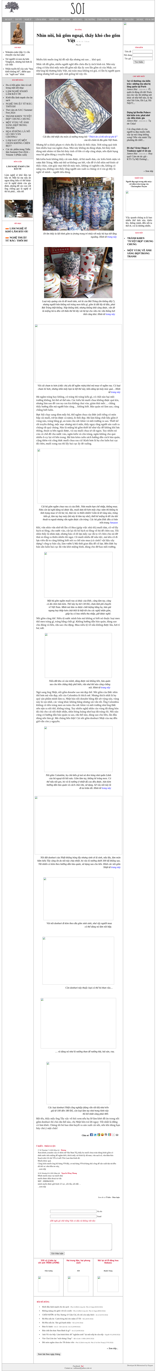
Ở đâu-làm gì (103, 19)
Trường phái (116, 19)
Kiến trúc (77, 19)
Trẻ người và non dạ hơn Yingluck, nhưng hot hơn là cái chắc (18, 62)
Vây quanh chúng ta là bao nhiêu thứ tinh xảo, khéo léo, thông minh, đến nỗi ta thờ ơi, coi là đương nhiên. (139, 221)
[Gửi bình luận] (113, 1135)
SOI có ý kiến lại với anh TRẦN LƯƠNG (48, 1261)
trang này (112, 237)
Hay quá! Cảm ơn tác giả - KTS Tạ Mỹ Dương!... (139, 153)
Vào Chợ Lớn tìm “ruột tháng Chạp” (57, 1338)
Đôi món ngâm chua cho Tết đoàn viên (58, 1342)
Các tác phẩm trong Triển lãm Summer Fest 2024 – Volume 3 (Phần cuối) (18, 152)
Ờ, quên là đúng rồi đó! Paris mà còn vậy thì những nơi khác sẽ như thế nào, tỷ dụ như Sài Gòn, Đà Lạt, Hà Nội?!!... (139, 92)
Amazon (114, 522)
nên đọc (17, 223)
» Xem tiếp (149, 171)
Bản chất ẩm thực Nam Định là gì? (56, 1330)
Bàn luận (129, 19)
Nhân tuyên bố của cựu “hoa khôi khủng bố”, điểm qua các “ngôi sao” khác (19, 71)
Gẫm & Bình (41, 19)
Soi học (140, 19)
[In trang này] (117, 1135)
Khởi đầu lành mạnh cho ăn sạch (55, 1307)
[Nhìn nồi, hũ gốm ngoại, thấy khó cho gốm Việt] (18, 220)
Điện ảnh (66, 19)
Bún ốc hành (47, 1326)
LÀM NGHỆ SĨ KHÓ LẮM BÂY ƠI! (17, 92)
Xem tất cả (109, 1197)
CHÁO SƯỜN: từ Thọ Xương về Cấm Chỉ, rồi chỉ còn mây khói (68, 1315)
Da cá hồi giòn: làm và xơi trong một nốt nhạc (18, 86)
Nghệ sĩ (28, 19)
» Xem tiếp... (112, 1348)
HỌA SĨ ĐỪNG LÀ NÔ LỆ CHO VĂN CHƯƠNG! (18, 134)
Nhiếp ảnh (53, 19)
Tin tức (18, 19)
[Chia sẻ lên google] (98, 1135)
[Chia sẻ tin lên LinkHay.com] (106, 1135)
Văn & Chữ (149, 19)
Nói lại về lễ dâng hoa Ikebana (108, 1261)
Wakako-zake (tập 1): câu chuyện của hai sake (17, 53)
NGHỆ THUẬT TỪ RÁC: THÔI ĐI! (16, 239)
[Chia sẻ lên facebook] (91, 1135)
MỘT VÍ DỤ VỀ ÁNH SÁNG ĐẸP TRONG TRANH (17, 125)
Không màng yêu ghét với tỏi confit (57, 1311)
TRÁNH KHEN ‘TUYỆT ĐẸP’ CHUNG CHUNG (19, 117)
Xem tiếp (139, 233)
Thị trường (90, 19)
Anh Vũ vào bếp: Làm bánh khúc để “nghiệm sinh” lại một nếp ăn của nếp (72, 1334)
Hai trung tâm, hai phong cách (78, 1261)
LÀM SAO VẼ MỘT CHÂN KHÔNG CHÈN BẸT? (18, 143)
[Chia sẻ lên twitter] (95, 1135)
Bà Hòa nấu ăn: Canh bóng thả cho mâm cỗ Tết (61, 1319)
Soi (82, 1366)
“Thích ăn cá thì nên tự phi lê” (103, 136)
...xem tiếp (42, 1169)
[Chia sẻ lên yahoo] (102, 1135)
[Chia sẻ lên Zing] (109, 1135)
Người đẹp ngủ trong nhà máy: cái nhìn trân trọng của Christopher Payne (139, 184)
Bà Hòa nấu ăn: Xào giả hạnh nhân (56, 1322)
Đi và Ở (8, 19)
